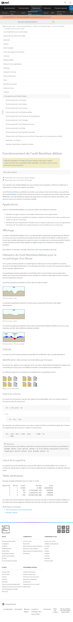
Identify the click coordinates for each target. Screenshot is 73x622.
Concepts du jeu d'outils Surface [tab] (16, 96)
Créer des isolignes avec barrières (13, 52)
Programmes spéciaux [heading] (30, 567)
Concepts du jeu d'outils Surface (14, 28)
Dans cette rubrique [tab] (10, 172)
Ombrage (6, 68)
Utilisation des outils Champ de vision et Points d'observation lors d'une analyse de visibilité (34, 136)
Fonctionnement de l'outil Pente (15, 128)
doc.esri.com (46, 17)
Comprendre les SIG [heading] (50, 536)
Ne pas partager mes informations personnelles (65, 610)
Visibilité (6, 92)
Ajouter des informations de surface (14, 36)
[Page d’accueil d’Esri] (5, 2)
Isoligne (5, 44)
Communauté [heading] (27, 536)
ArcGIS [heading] (4, 536)
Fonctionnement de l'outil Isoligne (16, 104)
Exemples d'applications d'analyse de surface (19, 144)
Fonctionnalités (24, 8)
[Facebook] (59, 527)
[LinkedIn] (67, 527)
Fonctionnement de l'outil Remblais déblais (19, 112)
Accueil (4, 13)
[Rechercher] (65, 2)
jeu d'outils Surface (58, 26)
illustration (31, 250)
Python (46, 13)
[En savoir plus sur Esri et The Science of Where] (5, 530)
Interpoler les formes (9, 72)
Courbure (6, 56)
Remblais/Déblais (13, 192)
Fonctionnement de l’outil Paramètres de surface (20, 132)
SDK (52, 13)
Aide (23, 13)
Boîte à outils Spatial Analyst (42, 26)
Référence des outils (33, 13)
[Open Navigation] (70, 2)
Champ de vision (8, 88)
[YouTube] (67, 531)
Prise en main (13, 13)
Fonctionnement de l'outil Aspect (16, 100)
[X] (63, 527)
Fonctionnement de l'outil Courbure (17, 108)
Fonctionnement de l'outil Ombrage (17, 120)
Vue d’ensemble (9, 8)
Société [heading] (4, 567)
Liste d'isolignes (8, 48)
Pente (5, 80)
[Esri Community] (59, 531)
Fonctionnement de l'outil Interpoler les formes (20, 124)
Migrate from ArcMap (61, 13)
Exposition (6, 40)
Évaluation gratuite (61, 8)
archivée (27, 160)
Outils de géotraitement (24, 26)
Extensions (47, 8)
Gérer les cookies (55, 610)
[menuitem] (12, 541)
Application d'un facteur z (13, 140)
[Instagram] (63, 531)
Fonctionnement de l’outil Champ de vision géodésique (23, 116)
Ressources (36, 8)
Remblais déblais (8, 60)
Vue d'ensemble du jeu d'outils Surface (15, 32)
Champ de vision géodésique (12, 64)
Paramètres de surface (10, 84)
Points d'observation (9, 76)
